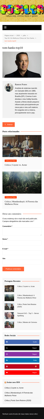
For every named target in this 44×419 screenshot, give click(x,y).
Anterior (10, 124)
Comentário (7, 226)
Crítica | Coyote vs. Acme (16, 165)
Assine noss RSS (13, 382)
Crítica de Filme (11, 161)
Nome (5, 239)
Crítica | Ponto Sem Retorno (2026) (18, 400)
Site (3, 258)
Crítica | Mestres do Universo (27, 322)
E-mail (5, 249)
